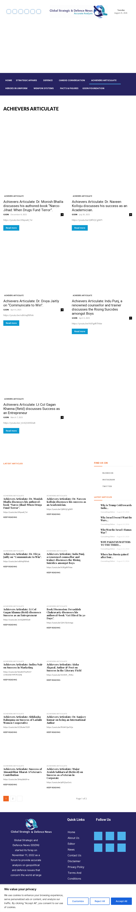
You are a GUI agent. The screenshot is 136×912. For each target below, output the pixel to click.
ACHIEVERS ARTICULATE (14, 196)
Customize (78, 901)
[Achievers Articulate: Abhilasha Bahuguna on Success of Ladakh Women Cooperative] (23, 698)
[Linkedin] (27, 11)
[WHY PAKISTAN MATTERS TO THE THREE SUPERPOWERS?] (96, 543)
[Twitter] (33, 11)
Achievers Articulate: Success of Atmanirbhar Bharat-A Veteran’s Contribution (22, 772)
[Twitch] (110, 848)
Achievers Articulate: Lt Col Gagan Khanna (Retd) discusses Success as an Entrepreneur (31, 409)
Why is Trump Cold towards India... (116, 507)
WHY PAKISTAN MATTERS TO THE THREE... (116, 543)
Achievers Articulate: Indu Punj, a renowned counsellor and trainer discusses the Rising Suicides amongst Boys (97, 307)
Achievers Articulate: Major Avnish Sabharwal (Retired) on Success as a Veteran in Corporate (65, 773)
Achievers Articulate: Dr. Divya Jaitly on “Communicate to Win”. (31, 303)
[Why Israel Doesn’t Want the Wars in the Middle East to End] (96, 518)
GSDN (6, 214)
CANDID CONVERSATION (89, 108)
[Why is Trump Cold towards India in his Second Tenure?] (96, 506)
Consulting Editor (108, 512)
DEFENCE (108, 108)
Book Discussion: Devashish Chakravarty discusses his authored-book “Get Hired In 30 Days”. (66, 614)
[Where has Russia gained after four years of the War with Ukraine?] (96, 555)
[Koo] (21, 11)
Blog (72, 108)
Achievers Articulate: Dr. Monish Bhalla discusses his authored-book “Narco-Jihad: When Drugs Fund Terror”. (33, 206)
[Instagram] (15, 11)
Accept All (121, 901)
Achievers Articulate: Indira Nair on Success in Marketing (22, 666)
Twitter (107, 486)
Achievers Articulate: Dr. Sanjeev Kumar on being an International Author (66, 719)
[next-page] (19, 798)
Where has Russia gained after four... (114, 556)
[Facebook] (9, 11)
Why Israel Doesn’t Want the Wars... (116, 519)
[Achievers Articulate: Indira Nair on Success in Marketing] (23, 646)
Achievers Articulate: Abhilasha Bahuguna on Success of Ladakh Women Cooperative (22, 719)
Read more (11, 228)
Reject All (100, 901)
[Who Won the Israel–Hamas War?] (96, 530)
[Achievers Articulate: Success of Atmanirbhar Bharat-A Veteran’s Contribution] (23, 750)
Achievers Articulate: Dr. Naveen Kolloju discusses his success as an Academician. (99, 206)
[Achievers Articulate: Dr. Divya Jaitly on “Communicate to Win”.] (33, 267)
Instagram (108, 480)
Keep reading (10, 517)
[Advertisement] (68, 48)
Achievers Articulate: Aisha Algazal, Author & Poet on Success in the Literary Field (64, 667)
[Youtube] (38, 11)
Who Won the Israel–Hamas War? (116, 531)
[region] (68, 898)
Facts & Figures (123, 108)
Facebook (107, 473)
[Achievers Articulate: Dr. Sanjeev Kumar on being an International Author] (67, 698)
